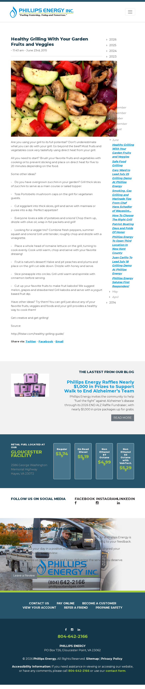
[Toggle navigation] (130, 11)
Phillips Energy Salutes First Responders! (122, 282)
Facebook (46, 341)
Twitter (30, 341)
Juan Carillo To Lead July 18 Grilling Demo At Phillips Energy (122, 265)
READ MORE (123, 417)
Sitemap (92, 658)
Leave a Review (24, 575)
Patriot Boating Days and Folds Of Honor (123, 228)
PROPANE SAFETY (109, 607)
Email (59, 341)
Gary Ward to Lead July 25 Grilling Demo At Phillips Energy (122, 178)
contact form (116, 670)
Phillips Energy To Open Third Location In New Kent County (122, 245)
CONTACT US (39, 603)
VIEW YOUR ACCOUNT (39, 607)
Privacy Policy (111, 658)
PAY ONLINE (65, 603)
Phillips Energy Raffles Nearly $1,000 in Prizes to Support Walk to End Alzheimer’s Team (99, 386)
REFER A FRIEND (76, 607)
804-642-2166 (73, 636)
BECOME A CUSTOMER (99, 603)
